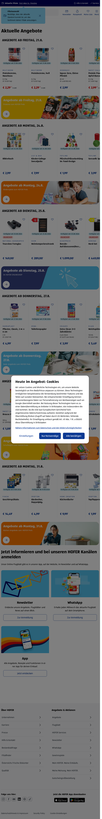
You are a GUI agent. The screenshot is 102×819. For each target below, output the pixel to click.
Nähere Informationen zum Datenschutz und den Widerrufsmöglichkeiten (48, 427)
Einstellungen (26, 436)
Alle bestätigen (73, 436)
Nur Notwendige (50, 436)
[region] (50, 409)
